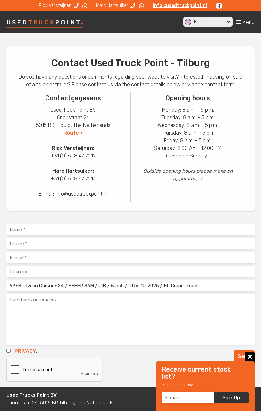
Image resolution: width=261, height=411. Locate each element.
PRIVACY (25, 351)
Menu (248, 22)
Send (244, 356)
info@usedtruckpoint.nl (180, 5)
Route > (73, 133)
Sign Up (231, 398)
